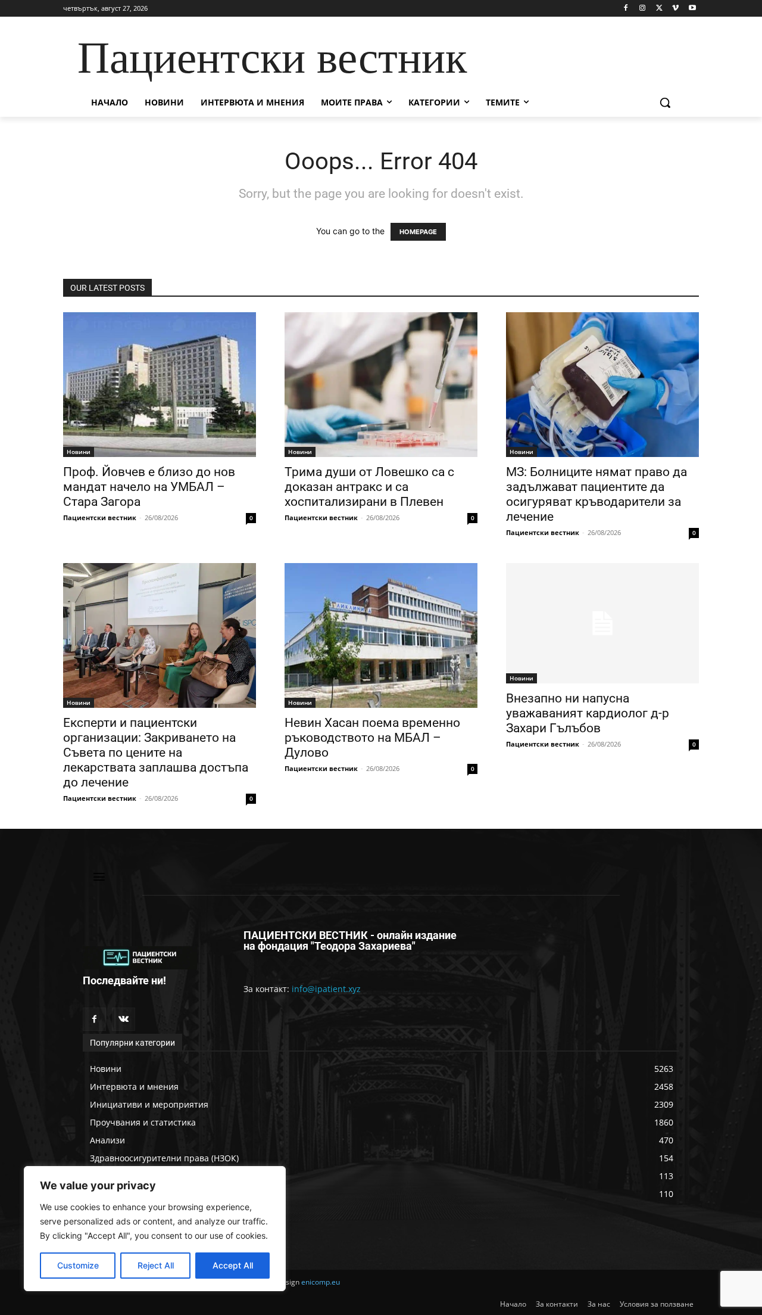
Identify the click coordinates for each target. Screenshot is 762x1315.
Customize (78, 1265)
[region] (155, 1228)
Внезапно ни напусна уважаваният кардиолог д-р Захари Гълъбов (587, 713)
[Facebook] (626, 8)
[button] (665, 102)
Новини (78, 451)
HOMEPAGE (418, 232)
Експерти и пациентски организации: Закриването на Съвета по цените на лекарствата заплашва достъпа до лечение (155, 752)
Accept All (233, 1265)
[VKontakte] (123, 1019)
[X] (659, 8)
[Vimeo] (675, 8)
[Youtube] (692, 8)
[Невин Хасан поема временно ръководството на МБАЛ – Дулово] (381, 635)
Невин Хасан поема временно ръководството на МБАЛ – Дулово (372, 738)
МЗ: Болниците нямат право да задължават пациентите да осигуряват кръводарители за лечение (596, 494)
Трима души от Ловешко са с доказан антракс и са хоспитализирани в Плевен (369, 487)
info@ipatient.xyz (326, 988)
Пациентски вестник (99, 517)
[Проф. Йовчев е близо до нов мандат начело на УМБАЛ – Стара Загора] (159, 384)
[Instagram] (642, 8)
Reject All (156, 1265)
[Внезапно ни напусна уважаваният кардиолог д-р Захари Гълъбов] (602, 623)
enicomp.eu (320, 1282)
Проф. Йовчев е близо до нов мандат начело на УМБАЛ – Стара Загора (149, 487)
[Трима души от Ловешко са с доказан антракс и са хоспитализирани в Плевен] (381, 384)
